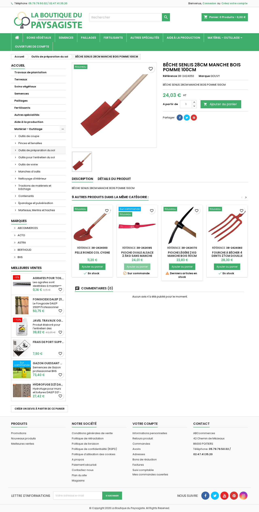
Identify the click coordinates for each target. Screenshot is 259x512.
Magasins (78, 480)
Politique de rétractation (88, 438)
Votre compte (145, 423)
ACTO (21, 235)
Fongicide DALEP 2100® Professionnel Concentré (48, 299)
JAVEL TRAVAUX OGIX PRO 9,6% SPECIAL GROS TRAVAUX (48, 320)
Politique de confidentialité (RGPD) (94, 449)
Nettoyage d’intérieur (32, 179)
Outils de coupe (28, 136)
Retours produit (143, 438)
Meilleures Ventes (26, 268)
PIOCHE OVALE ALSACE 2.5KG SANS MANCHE (137, 254)
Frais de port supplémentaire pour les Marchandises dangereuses (48, 342)
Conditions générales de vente (92, 433)
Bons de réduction (145, 459)
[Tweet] (187, 118)
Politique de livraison (85, 444)
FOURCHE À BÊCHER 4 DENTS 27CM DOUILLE (227, 254)
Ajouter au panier (220, 104)
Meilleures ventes (22, 444)
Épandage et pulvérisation (35, 203)
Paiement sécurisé (84, 465)
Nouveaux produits (23, 438)
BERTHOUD (24, 250)
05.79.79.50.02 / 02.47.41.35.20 (47, 3)
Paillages (88, 38)
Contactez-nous (82, 470)
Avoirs (137, 449)
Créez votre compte (234, 3)
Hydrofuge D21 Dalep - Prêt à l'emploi (48, 384)
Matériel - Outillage (224, 38)
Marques (19, 221)
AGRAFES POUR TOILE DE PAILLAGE (48, 278)
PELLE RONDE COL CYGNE (92, 253)
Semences (66, 38)
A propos (78, 459)
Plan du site (79, 475)
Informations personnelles (150, 433)
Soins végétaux (39, 38)
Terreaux (20, 79)
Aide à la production (183, 38)
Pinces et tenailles (30, 143)
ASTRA (21, 242)
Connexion (209, 3)
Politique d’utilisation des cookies (93, 454)
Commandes (141, 444)
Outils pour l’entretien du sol (36, 157)
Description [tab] (82, 178)
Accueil (18, 65)
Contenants (26, 196)
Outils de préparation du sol (36, 150)
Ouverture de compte (32, 47)
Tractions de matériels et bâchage (34, 187)
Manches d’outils (29, 171)
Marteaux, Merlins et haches (36, 210)
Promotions (18, 433)
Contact (201, 423)
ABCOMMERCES (27, 228)
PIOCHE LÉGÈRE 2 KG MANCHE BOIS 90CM (182, 254)
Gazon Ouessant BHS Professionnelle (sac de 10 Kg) (48, 363)
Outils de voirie (28, 164)
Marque (204, 76)
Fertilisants (113, 38)
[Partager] (180, 118)
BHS (20, 257)
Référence (170, 76)
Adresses (139, 454)
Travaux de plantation (30, 72)
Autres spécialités (144, 38)
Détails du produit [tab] (114, 178)
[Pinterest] (194, 118)
